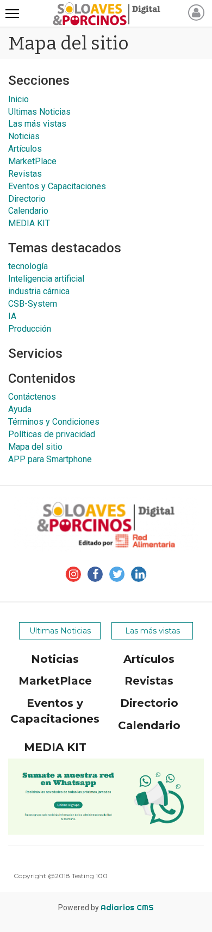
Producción (29, 329)
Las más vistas (37, 124)
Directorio (27, 199)
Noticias (24, 136)
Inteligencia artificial (46, 279)
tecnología (28, 266)
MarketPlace (32, 161)
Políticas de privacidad (51, 434)
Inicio (18, 99)
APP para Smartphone (50, 459)
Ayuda (20, 409)
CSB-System (32, 304)
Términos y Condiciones (53, 422)
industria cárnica (39, 291)
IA (12, 316)
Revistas (25, 174)
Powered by (106, 907)
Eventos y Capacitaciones (57, 186)
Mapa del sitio (35, 447)
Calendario (28, 211)
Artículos (25, 149)
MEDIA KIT (29, 223)
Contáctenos (32, 397)
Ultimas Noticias (39, 112)
